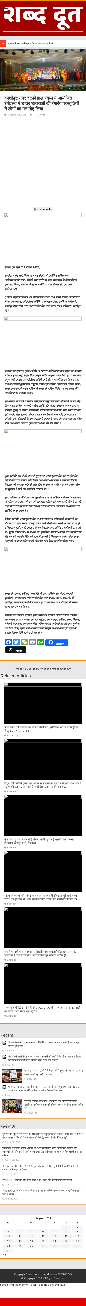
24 (8, 1245)
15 (66, 1236)
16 (77, 1236)
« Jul (4, 1254)
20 (43, 1241)
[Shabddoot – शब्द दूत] (43, 18)
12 (31, 1236)
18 (20, 1241)
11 (20, 1236)
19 (31, 1241)
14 (54, 1236)
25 (20, 1245)
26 (31, 1245)
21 (54, 1241)
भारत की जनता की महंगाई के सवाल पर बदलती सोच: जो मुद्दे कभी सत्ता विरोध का (44, 43)
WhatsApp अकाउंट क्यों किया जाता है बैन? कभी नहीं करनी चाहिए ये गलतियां (37, 1180)
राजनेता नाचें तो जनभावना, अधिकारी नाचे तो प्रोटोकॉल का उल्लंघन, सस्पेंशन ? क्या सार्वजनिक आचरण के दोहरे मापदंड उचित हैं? (40, 953)
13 (43, 1236)
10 (8, 1236)
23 (77, 1241)
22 (66, 1241)
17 (8, 1241)
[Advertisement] (43, 162)
